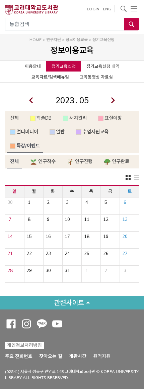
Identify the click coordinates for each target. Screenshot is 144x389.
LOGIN (93, 8)
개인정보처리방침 (24, 345)
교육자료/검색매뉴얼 (50, 77)
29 (29, 270)
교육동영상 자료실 (96, 77)
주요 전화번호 (18, 356)
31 (67, 270)
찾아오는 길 (50, 356)
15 (29, 236)
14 (10, 236)
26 (106, 253)
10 (67, 219)
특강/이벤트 (28, 146)
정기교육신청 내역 (103, 66)
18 (86, 236)
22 (29, 253)
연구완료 (120, 161)
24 (67, 253)
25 (86, 253)
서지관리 (78, 118)
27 (125, 253)
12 (106, 219)
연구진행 (83, 161)
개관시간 (77, 356)
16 (48, 236)
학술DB (44, 118)
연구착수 (46, 161)
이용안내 (33, 66)
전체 (14, 118)
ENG (107, 8)
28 (10, 270)
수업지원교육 (95, 132)
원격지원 (102, 356)
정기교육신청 (64, 66)
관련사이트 (69, 302)
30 (10, 202)
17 (67, 236)
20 (125, 236)
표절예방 (113, 118)
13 (125, 219)
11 (86, 219)
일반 (60, 132)
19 (106, 236)
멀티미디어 (27, 132)
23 (48, 253)
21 (10, 253)
